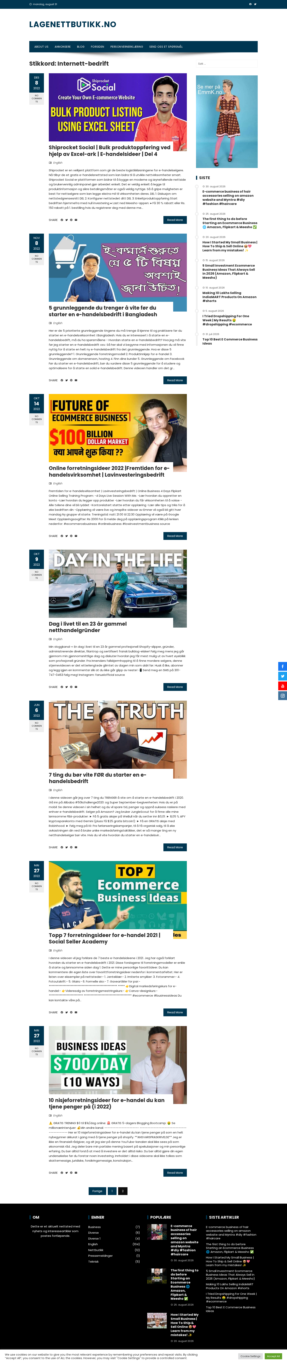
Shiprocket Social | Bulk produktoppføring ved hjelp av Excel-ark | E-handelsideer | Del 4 (109, 151)
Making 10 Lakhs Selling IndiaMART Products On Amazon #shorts (229, 297)
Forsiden (97, 47)
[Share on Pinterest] (71, 220)
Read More (175, 220)
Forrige (97, 1191)
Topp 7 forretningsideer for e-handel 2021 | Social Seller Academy (104, 938)
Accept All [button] (273, 1356)
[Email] (76, 220)
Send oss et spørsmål (166, 47)
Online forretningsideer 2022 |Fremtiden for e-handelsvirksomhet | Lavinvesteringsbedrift (109, 471)
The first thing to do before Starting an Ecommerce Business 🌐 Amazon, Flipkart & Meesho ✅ (229, 223)
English (57, 163)
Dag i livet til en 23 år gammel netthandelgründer (88, 627)
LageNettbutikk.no (73, 24)
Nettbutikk (95, 1250)
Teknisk (93, 1262)
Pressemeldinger (100, 1256)
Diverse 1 (94, 1239)
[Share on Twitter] (66, 220)
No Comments (37, 98)
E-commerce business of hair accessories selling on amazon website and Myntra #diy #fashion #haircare (228, 197)
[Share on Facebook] (62, 220)
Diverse (93, 1233)
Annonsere (63, 47)
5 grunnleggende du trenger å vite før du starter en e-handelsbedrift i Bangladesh (103, 311)
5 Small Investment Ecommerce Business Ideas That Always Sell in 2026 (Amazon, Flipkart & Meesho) (228, 271)
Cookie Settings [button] (250, 1356)
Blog (81, 47)
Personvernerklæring (127, 47)
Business (94, 1227)
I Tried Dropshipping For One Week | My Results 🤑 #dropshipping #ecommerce (227, 320)
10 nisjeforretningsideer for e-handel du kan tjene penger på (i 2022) (107, 1103)
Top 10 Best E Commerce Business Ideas (230, 341)
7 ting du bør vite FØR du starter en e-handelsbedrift (97, 778)
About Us (41, 47)
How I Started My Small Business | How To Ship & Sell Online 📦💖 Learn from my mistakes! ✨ (229, 246)
